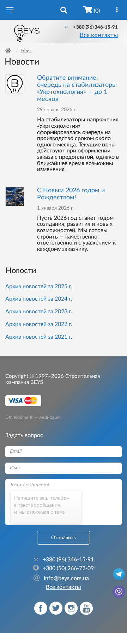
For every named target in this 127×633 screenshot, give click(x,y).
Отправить (63, 537)
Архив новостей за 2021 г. (38, 337)
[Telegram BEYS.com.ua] (119, 573)
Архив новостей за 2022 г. (38, 324)
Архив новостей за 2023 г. (38, 311)
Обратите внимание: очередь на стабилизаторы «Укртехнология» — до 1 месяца (77, 88)
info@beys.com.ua (61, 578)
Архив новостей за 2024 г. (38, 299)
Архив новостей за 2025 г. (38, 286)
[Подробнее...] (14, 84)
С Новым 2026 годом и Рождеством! (71, 194)
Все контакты (99, 35)
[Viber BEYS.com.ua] (119, 591)
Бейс (26, 50)
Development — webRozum (33, 417)
